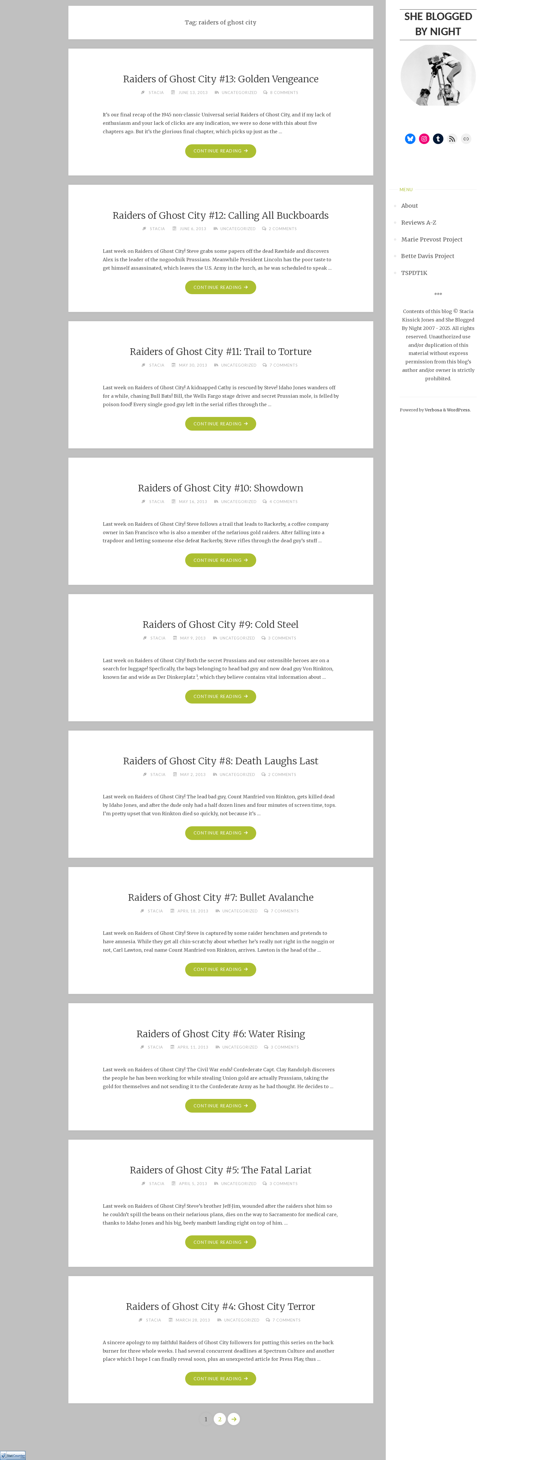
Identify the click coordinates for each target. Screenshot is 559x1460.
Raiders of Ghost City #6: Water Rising (221, 1034)
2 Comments (283, 228)
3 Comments (282, 638)
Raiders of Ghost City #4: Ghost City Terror (220, 1306)
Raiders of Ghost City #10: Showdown (220, 488)
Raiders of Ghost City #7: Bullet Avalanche (221, 897)
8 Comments (284, 92)
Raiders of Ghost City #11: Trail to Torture (221, 352)
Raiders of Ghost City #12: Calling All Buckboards (221, 215)
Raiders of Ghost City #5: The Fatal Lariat (221, 1170)
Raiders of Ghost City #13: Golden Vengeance (221, 79)
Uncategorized (239, 92)
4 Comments (284, 501)
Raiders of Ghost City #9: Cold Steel (221, 624)
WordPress (458, 410)
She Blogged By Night (438, 24)
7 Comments (284, 365)
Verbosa (433, 410)
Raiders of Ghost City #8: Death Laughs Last (221, 761)
